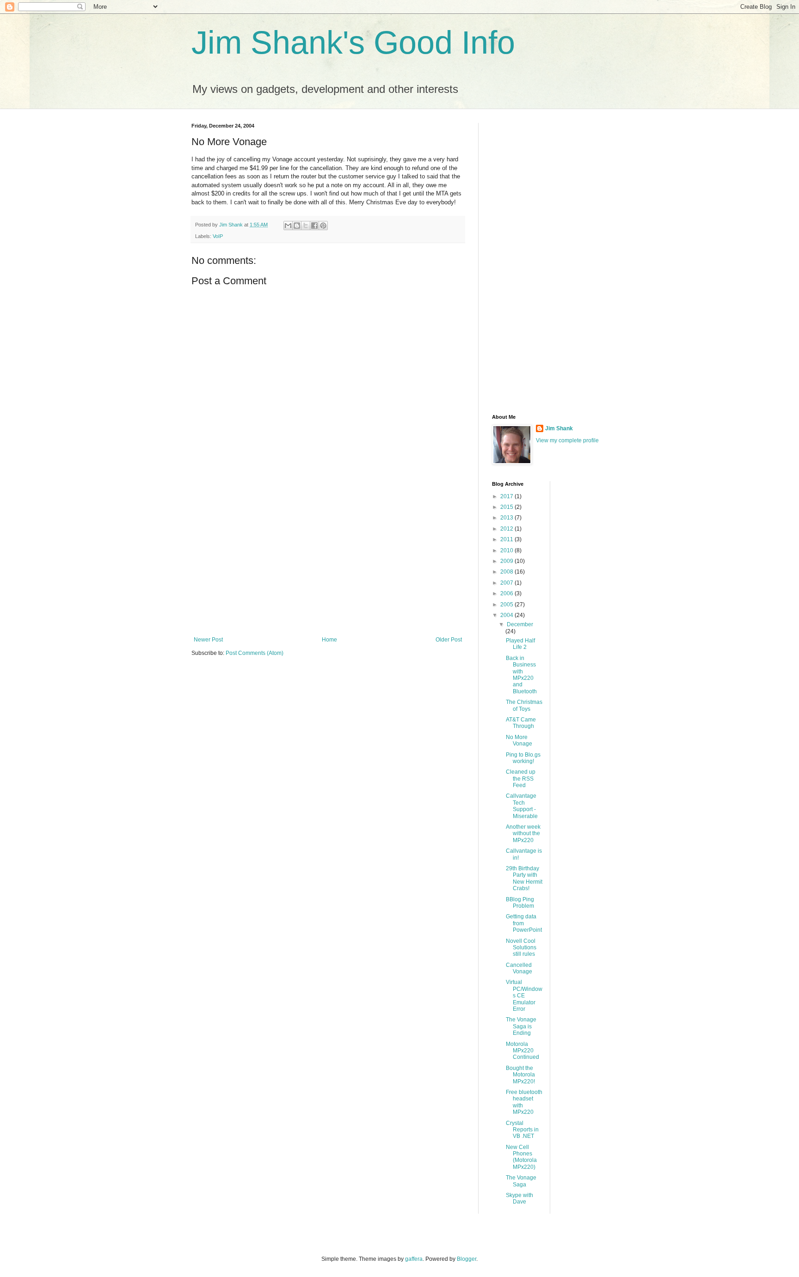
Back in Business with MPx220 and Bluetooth (521, 675)
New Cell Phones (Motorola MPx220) (521, 1157)
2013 (507, 517)
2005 (507, 604)
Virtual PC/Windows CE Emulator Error (524, 995)
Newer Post (208, 639)
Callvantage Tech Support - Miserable (522, 806)
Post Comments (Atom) (254, 653)
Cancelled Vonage (519, 968)
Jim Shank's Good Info (353, 42)
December (520, 624)
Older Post (449, 639)
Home (329, 639)
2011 (507, 539)
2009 (507, 561)
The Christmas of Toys (524, 705)
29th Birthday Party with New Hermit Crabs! (524, 878)
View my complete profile (567, 440)
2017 (507, 496)
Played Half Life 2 (520, 643)
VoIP (218, 236)
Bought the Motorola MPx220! (520, 1075)
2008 (507, 571)
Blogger (466, 1259)
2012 (507, 528)
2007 (507, 583)
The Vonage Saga (521, 1180)
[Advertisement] (327, 560)
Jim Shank (559, 428)
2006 (507, 593)
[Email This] (288, 225)
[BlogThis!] (296, 225)
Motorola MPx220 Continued (522, 1051)
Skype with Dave (519, 1198)
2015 (507, 507)
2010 (507, 550)
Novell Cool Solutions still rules (521, 948)
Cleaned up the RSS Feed (520, 778)
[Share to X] (305, 225)
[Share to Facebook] (314, 225)
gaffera (414, 1259)
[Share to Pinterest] (323, 225)
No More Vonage (519, 740)
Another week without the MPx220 (523, 833)
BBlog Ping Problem (520, 902)
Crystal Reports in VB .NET (522, 1130)
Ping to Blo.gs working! (523, 758)
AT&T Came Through (521, 722)
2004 (507, 615)
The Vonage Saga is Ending (521, 1026)
